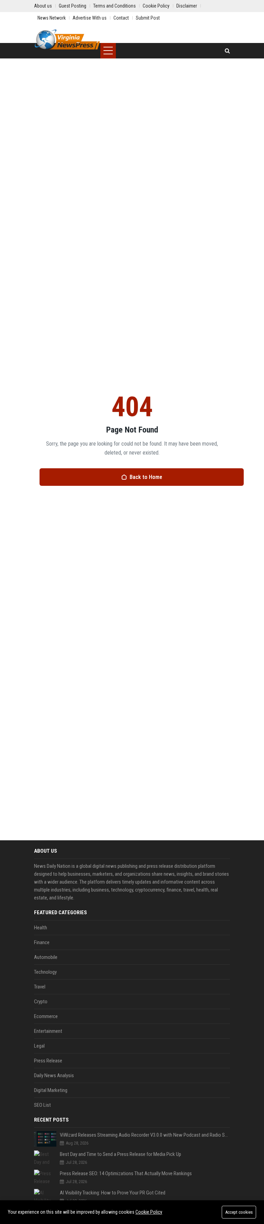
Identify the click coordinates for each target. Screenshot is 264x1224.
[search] (227, 50)
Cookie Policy (148, 1212)
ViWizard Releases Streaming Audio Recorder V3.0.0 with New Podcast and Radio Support (145, 1135)
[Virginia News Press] (67, 39)
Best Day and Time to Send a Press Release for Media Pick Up (120, 1154)
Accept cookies (239, 1212)
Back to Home (146, 477)
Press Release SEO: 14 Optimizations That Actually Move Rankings (126, 1173)
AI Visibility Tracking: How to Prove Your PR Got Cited (112, 1193)
